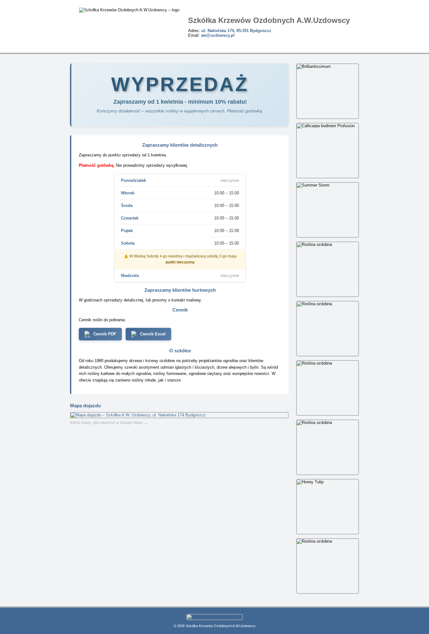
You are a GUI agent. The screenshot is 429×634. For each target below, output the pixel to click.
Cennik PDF (104, 334)
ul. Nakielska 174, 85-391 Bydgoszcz (236, 30)
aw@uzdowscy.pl (218, 35)
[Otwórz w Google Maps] (179, 415)
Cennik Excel (153, 334)
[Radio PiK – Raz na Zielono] (214, 617)
